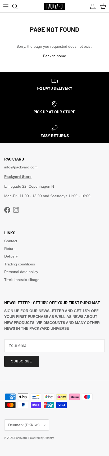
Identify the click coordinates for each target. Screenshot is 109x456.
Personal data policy (21, 272)
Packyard (20, 437)
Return (10, 248)
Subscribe (21, 361)
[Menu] (6, 6)
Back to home (54, 56)
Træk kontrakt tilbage (21, 280)
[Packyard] (54, 6)
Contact (10, 241)
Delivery (11, 256)
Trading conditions (19, 264)
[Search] (17, 6)
